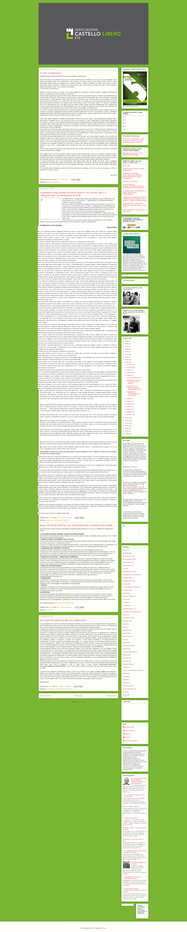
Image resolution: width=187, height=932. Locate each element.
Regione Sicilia (127, 664)
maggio (129, 404)
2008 (127, 428)
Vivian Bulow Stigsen (131, 740)
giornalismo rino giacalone (131, 611)
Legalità (125, 630)
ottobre (129, 370)
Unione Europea (128, 689)
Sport (124, 679)
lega (124, 627)
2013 (127, 362)
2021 (124, 117)
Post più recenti (45, 696)
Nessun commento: (66, 517)
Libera (125, 633)
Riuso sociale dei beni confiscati (132, 670)
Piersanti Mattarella (129, 652)
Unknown (128, 734)
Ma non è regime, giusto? (131, 806)
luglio (128, 398)
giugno (129, 401)
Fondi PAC (126, 605)
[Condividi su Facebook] (78, 180)
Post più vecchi (111, 696)
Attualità (48, 182)
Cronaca (125, 590)
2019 (124, 123)
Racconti (125, 658)
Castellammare (55, 182)
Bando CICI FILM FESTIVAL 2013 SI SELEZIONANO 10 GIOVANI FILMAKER (76, 525)
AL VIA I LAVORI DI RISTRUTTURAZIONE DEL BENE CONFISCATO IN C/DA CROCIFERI (134, 186)
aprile (129, 406)
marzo (129, 409)
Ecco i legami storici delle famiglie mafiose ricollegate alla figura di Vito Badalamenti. (138, 781)
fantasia (125, 602)
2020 (124, 120)
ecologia (125, 593)
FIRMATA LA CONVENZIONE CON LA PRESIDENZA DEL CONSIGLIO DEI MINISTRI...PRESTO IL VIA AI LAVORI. (135, 198)
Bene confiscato (128, 559)
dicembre (130, 364)
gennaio (129, 414)
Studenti (125, 682)
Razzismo (126, 661)
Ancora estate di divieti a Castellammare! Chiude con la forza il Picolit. (134, 890)
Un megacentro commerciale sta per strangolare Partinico (135, 851)
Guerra (125, 615)
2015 (127, 357)
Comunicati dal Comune (130, 587)
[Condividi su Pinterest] (79, 180)
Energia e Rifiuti (59, 689)
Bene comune (127, 556)
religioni (125, 667)
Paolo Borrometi (128, 645)
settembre (130, 372)
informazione (68, 689)
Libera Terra (126, 636)
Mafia (124, 642)
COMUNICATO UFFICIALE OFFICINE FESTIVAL (132, 877)
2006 (127, 433)
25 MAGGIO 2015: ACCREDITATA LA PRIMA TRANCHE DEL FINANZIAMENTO (134, 192)
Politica (125, 655)
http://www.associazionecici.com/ (64, 603)
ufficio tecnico (127, 686)
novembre (130, 367)
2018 (124, 126)
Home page (79, 696)
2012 (127, 418)
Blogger (104, 928)
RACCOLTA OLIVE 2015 (130, 181)
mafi (124, 639)
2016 (127, 354)
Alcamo (125, 550)
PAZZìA (125, 648)
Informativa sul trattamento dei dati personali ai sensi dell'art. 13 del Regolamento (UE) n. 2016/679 (133, 140)
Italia (124, 624)
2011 (126, 420)
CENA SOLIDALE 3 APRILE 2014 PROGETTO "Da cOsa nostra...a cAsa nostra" (134, 205)
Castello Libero (127, 581)
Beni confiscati (127, 562)
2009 (127, 425)
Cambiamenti (49, 520)
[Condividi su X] (76, 180)
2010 (127, 423)
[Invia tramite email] (72, 180)
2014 (127, 359)
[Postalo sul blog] (74, 180)
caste (124, 568)
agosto (129, 375)
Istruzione (66, 520)
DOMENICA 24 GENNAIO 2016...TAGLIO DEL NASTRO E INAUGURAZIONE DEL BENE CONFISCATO (132, 176)
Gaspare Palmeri (128, 608)
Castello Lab (127, 577)
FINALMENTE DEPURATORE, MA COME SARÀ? (63, 620)
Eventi (125, 599)
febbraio (129, 412)
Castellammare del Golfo (130, 574)
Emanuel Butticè (130, 730)
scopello (125, 676)
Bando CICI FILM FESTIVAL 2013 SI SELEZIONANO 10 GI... (134, 387)
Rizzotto (125, 673)
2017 (124, 129)
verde (124, 692)
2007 (127, 431)
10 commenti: (65, 179)
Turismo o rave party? (131, 818)
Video (124, 695)
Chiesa (125, 584)
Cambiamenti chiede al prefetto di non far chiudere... (133, 381)
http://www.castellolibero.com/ (132, 487)
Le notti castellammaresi (50, 72)
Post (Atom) (81, 702)
